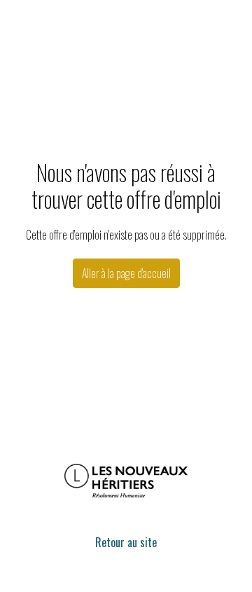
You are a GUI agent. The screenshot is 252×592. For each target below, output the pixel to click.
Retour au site (126, 542)
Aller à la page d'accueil (126, 273)
